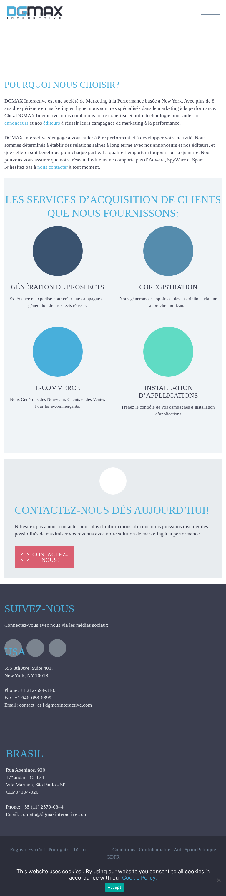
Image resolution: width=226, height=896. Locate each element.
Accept (114, 887)
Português (61, 849)
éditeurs (52, 123)
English (19, 849)
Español (38, 849)
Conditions (123, 849)
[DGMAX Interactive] (35, 9)
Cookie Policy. (139, 877)
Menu (210, 13)
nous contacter (53, 167)
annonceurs (17, 123)
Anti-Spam (185, 849)
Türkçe (82, 849)
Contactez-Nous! (50, 557)
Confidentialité (154, 849)
